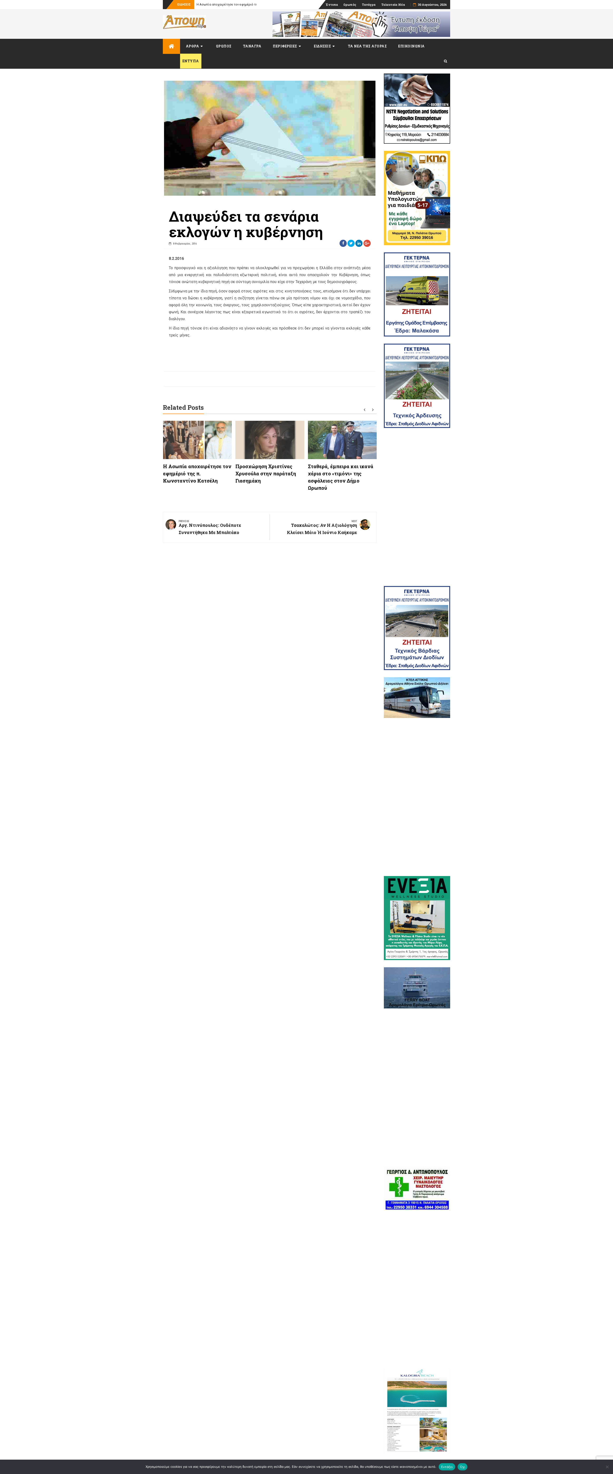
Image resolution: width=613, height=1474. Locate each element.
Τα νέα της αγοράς (367, 46)
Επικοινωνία (411, 46)
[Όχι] (607, 1466)
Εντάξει (447, 1467)
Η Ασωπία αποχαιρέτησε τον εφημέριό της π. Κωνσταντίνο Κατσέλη (197, 473)
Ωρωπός (349, 4)
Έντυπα (332, 4)
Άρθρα (192, 46)
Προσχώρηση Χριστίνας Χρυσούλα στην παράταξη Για (236, 4)
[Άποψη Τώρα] (171, 46)
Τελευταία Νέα (393, 4)
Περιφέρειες (285, 46)
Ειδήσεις (322, 46)
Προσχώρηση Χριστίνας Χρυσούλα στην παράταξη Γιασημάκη (265, 473)
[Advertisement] (417, 507)
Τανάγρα (369, 4)
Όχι (462, 1467)
